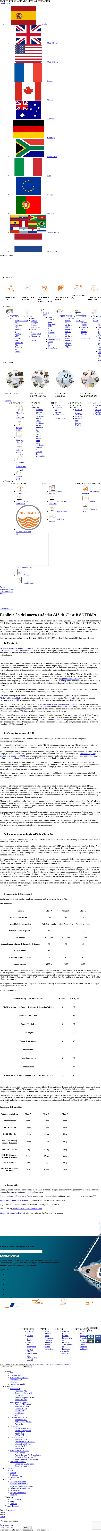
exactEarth (70, 700)
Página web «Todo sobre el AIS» (13, 1200)
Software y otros (19, 451)
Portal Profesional (22, 502)
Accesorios (19, 1424)
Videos (92, 501)
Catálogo (83, 1342)
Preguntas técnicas (39, 411)
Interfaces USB (68, 346)
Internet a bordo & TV (18, 1417)
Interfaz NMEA (30, 1350)
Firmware (20, 440)
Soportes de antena (22, 1466)
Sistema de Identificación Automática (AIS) (19, 648)
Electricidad (19, 1413)
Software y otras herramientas (21, 1486)
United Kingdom (53, 43)
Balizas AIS (17, 339)
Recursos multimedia (84, 1348)
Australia (50, 119)
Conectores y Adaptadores (25, 1464)
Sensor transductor (35, 326)
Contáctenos (5, 3)
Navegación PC (16, 1477)
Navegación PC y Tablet (19, 1451)
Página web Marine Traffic (10, 1213)
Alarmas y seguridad (23, 1431)
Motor (17, 1415)
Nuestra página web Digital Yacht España (16, 1196)
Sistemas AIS (15, 1389)
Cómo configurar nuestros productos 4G (40, 425)
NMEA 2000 (15, 1426)
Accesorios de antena (18, 1462)
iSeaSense (14, 1475)
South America (53, 232)
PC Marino (14, 1382)
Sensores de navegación (19, 1378)
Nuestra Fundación (23, 532)
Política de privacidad (62, 1364)
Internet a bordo (16, 1375)
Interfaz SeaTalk (21, 1446)
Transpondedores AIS (23, 1393)
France (50, 81)
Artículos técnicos (65, 1352)
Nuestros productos (48, 1341)
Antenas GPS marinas (23, 1404)
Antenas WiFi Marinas (23, 1422)
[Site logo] (6, 273)
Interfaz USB (20, 1448)
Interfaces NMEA (68, 326)
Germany (51, 138)
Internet (13, 1473)
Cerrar (2, 1512)
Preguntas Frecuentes (18, 1481)
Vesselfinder (16, 698)
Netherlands (52, 251)
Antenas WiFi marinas (84, 329)
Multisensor (19, 1411)
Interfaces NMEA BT (68, 331)
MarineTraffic (5, 698)
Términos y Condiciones (45, 1364)
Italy (49, 176)
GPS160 (78, 416)
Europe (50, 194)
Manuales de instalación (19, 1484)
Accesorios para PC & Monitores (28, 1455)
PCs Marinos (20, 1453)
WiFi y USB (20, 1435)
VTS (22, 711)
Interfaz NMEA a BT (23, 1444)
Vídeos (82, 1344)
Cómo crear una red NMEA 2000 (39, 436)
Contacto (13, 1495)
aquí (91, 638)
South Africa (52, 157)
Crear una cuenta (6, 1525)
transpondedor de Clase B (69, 679)
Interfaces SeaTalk (68, 341)
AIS (11, 1373)
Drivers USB (19, 478)
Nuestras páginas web (24, 567)
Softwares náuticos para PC (25, 1457)
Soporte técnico (19, 429)
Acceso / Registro (12, 1506)
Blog (12, 1501)
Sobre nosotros (22, 492)
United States (52, 62)
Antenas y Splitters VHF (18, 332)
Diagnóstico (52, 348)
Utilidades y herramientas (20, 1488)
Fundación (49, 1344)
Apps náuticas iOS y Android (26, 1459)
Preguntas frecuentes (84, 1339)
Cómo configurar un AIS (40, 416)
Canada (50, 100)
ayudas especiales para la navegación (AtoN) (60, 704)
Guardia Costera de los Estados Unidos (26, 1209)
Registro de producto (18, 1493)
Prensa (26, 575)
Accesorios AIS (21, 1400)
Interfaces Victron (68, 337)
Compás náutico (21, 1408)
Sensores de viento (22, 1406)
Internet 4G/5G (84, 324)
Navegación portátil (32, 1359)
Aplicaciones (61, 511)
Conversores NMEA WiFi (25, 1442)
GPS (33, 318)
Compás (34, 323)
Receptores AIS (21, 1391)
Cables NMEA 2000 (51, 319)
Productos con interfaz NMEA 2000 (79, 422)
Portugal (50, 213)
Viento (34, 321)
